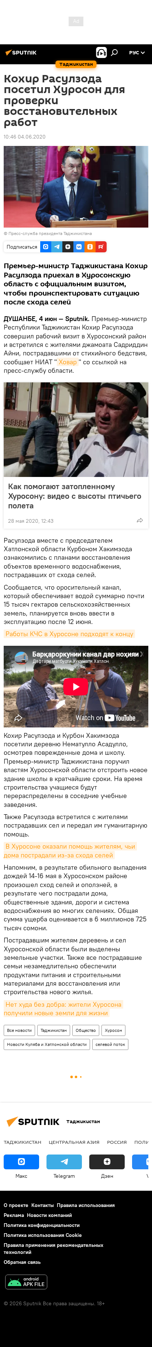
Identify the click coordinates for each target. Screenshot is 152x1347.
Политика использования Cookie (43, 1235)
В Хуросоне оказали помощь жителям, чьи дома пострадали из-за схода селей (70, 850)
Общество (86, 1030)
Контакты (42, 1205)
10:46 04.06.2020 (25, 136)
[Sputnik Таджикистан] (22, 55)
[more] (139, 520)
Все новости (19, 1030)
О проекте (16, 1205)
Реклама (14, 1215)
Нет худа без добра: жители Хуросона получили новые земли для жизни (63, 1008)
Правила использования (86, 1205)
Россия (117, 1142)
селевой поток (110, 1044)
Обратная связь (22, 1262)
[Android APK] (26, 1283)
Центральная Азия (74, 1142)
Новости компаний (49, 1215)
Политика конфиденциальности (42, 1225)
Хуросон (113, 1030)
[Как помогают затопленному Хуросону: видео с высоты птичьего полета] (76, 429)
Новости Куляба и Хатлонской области (47, 1044)
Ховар (68, 362)
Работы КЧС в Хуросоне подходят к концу (69, 634)
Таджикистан (54, 1030)
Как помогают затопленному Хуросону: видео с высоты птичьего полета (74, 495)
